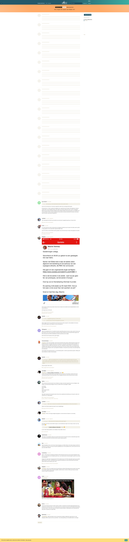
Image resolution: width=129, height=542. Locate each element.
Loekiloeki (45, 318)
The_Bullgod (45, 427)
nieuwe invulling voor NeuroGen (53, 372)
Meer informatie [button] (28, 540)
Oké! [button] (126, 540)
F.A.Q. (46, 3)
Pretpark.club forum (41, 3)
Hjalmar (44, 413)
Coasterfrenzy (45, 478)
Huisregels (49, 3)
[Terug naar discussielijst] (1, 3)
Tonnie (45, 320)
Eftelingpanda (46, 359)
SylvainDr (44, 342)
